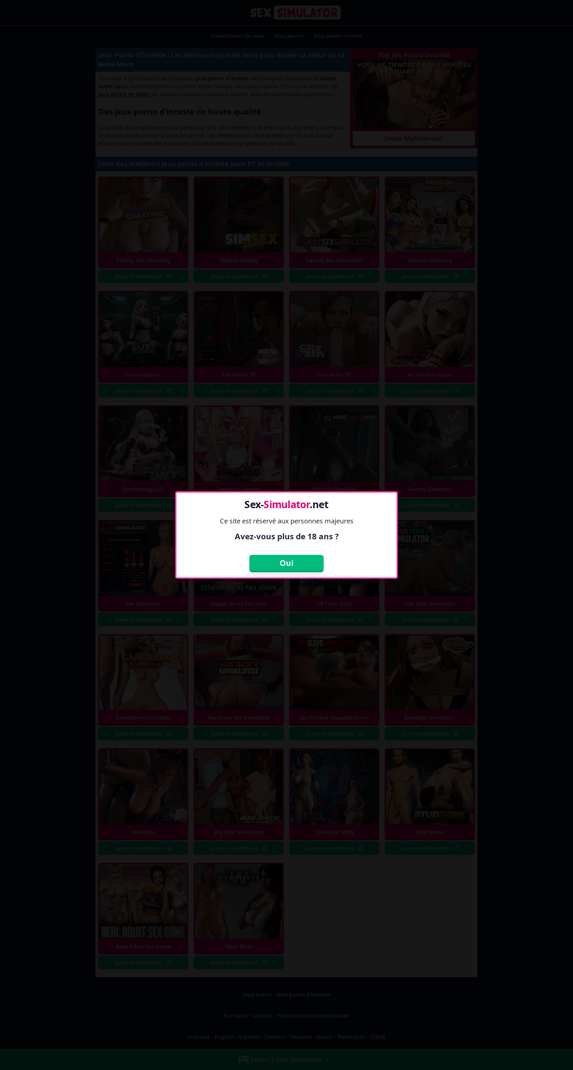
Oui (286, 562)
